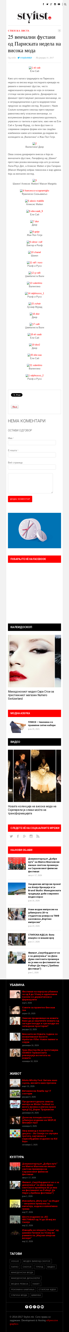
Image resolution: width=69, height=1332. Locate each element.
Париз (15, 1267)
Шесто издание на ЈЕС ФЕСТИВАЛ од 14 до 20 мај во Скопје (39, 1219)
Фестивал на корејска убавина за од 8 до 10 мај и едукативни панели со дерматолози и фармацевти (40, 995)
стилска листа (18, 30)
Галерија (11, 22)
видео (51, 1267)
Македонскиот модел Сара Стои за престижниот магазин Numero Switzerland (31, 695)
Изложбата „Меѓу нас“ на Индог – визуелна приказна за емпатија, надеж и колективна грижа (40, 1205)
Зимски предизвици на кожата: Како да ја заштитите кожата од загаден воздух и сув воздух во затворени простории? (40, 1022)
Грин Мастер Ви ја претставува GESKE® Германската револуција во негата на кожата (40, 1054)
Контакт (39, 22)
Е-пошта (13, 450)
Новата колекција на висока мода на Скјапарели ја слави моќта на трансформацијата (32, 810)
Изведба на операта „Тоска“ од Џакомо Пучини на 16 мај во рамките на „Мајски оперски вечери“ (40, 1234)
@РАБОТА (38, 13)
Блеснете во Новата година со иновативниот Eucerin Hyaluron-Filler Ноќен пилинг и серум (40, 1038)
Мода (21, 4)
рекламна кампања (22, 1289)
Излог (25, 22)
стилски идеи (47, 1289)
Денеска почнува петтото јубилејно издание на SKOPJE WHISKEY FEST (39, 1120)
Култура (23, 13)
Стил (32, 4)
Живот (10, 13)
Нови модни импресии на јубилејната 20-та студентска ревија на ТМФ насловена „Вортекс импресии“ (43, 915)
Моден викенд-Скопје (36, 1261)
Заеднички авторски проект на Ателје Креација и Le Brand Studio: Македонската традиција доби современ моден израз (44, 890)
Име (11, 438)
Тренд (39, 1267)
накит (36, 1284)
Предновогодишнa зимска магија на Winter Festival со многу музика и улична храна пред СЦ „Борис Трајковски (39, 1105)
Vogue (15, 1261)
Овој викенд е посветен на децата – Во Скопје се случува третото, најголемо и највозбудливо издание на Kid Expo (40, 1136)
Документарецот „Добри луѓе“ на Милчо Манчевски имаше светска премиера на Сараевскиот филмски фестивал (43, 865)
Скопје (27, 1267)
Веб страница (15, 462)
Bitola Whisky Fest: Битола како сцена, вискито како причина (39, 1081)
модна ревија (19, 1284)
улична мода (19, 1295)
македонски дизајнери (25, 1278)
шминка (36, 1295)
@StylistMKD (26, 57)
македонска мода (22, 1272)
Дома (9, 4)
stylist (13, 57)
